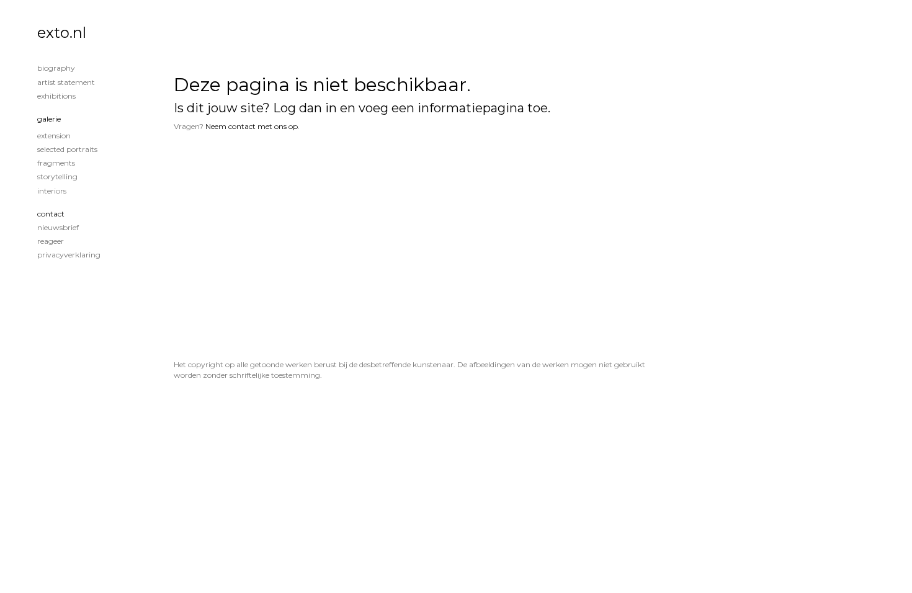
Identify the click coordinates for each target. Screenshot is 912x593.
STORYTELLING (57, 176)
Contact (51, 213)
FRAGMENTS (56, 162)
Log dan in (305, 107)
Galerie (49, 118)
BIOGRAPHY (56, 68)
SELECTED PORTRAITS (67, 149)
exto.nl (61, 33)
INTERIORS (51, 190)
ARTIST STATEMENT (66, 82)
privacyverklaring (69, 254)
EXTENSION (54, 135)
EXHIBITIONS (56, 95)
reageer (50, 241)
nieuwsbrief (58, 227)
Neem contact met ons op (251, 126)
